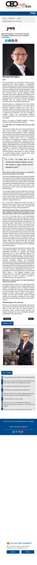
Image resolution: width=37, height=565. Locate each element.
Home (4, 18)
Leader (19, 18)
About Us (24, 426)
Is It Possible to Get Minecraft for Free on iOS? (17, 386)
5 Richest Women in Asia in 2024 (13, 399)
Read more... (25, 548)
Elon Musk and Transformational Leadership (17, 390)
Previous (7, 319)
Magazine (11, 18)
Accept (13, 552)
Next (30, 319)
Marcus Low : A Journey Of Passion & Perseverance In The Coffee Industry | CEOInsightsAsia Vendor (19, 381)
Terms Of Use (18, 426)
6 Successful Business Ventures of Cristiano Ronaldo (19, 377)
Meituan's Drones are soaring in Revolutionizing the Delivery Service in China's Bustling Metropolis (19, 394)
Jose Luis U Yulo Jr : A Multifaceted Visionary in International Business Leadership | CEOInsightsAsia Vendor (19, 404)
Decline (27, 552)
